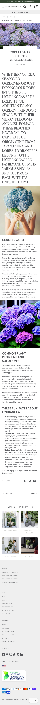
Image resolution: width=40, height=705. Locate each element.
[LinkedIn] (21, 654)
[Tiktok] (14, 654)
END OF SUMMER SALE (20, 12)
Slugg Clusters (10, 556)
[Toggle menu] (2, 6)
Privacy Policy (7, 607)
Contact (5, 600)
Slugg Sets (6, 585)
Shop (4, 625)
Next (33, 493)
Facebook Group (8, 631)
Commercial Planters (10, 582)
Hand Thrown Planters (10, 575)
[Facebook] (3, 654)
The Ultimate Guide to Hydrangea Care (17, 20)
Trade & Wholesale (9, 635)
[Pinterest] (18, 654)
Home (4, 17)
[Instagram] (10, 654)
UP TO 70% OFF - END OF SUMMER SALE (20, 1)
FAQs (4, 597)
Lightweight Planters (10, 572)
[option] (20, 12)
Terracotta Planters (10, 579)
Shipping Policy (7, 603)
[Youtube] (7, 654)
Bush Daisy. (9, 473)
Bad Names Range (10, 530)
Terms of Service (8, 610)
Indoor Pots (29, 556)
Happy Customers (8, 641)
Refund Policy (7, 613)
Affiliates (5, 638)
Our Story (5, 628)
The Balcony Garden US (20, 699)
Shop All (5, 569)
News (11, 17)
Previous (8, 493)
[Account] (30, 5)
